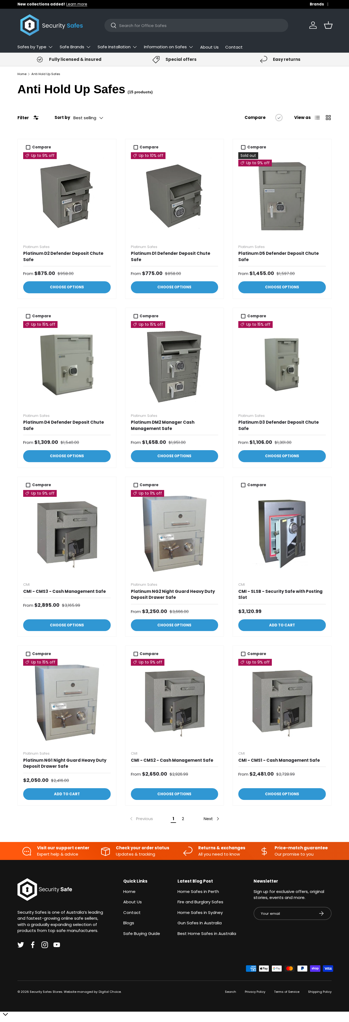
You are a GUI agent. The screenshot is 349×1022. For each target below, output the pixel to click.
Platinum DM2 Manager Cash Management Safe (162, 425)
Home (21, 74)
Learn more (76, 4)
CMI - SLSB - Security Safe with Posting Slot (280, 594)
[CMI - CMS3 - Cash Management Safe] (67, 534)
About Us (209, 47)
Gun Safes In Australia (199, 923)
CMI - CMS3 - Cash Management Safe (64, 591)
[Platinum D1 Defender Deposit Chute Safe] (174, 196)
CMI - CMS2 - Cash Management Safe (172, 760)
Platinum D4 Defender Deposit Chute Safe (63, 425)
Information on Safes (165, 47)
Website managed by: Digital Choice (92, 992)
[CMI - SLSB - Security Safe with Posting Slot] (282, 534)
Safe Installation (114, 47)
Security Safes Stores (46, 992)
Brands (317, 4)
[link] (141, 818)
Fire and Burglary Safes (200, 902)
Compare (255, 117)
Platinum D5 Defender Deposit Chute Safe (278, 256)
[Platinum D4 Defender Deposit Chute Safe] (67, 365)
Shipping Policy (320, 992)
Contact (234, 47)
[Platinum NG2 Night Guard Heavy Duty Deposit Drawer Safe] (174, 534)
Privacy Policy (255, 992)
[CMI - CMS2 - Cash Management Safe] (174, 702)
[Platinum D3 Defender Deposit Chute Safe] (282, 365)
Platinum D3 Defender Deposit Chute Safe (278, 425)
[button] (328, 25)
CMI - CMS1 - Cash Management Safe (279, 760)
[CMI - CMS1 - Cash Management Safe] (282, 702)
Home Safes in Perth (198, 891)
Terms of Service (286, 992)
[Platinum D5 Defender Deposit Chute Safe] (282, 196)
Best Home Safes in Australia (206, 933)
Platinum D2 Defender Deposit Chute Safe (63, 256)
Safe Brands (72, 47)
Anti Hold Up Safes (45, 74)
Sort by (62, 117)
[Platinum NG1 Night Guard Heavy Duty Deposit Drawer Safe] (67, 702)
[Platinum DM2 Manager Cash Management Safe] (174, 365)
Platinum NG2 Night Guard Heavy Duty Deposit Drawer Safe (173, 594)
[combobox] (196, 25)
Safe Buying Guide (141, 933)
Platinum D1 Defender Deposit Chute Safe (170, 256)
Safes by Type (31, 47)
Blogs (128, 923)
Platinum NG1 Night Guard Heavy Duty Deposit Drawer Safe (64, 763)
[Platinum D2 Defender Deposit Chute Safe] (67, 196)
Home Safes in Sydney (200, 912)
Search (230, 992)
